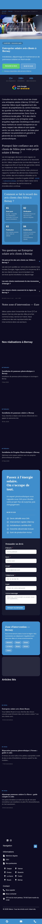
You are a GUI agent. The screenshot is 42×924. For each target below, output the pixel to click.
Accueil (4, 11)
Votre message (11, 593)
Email (7, 566)
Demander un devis (11, 66)
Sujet (7, 584)
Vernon (26, 646)
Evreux (26, 642)
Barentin (9, 642)
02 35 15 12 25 (28, 66)
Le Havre (9, 646)
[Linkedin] (7, 840)
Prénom (8, 548)
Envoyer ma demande (15, 608)
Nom (7, 557)
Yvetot (9, 650)
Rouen (18, 646)
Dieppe (18, 642)
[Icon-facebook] (4, 840)
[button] (38, 5)
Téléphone (9, 575)
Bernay (10, 11)
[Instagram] (10, 840)
